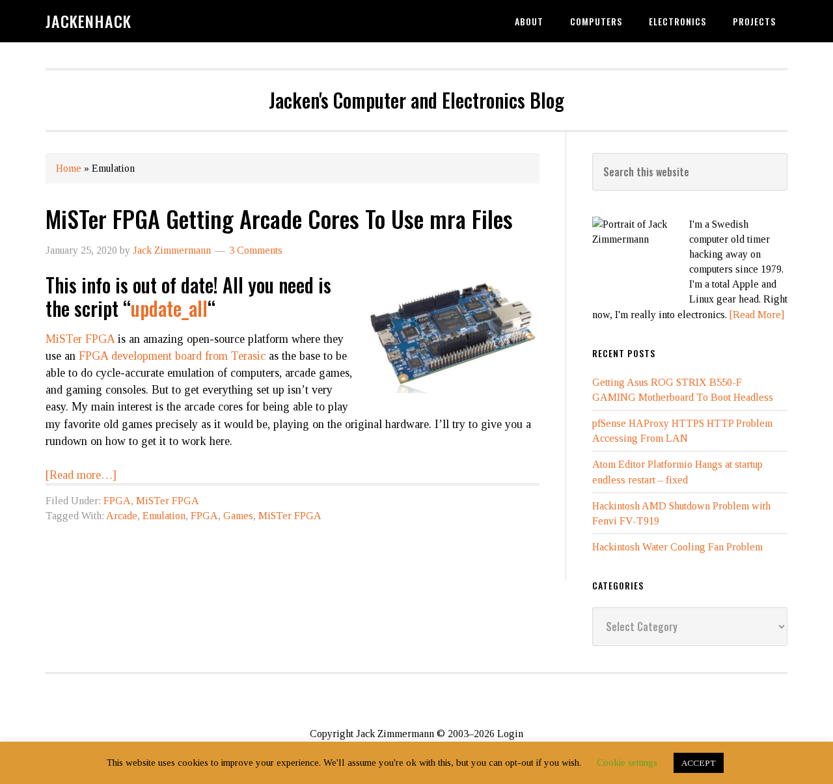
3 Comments (255, 250)
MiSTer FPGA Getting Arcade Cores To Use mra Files (279, 218)
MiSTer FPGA (80, 338)
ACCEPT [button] (698, 763)
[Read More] (757, 314)
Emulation (164, 515)
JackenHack (88, 21)
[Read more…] (81, 474)
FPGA (117, 500)
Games (238, 515)
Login (510, 733)
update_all (169, 308)
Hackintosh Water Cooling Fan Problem (677, 546)
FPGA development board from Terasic (172, 355)
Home (68, 168)
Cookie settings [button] (627, 762)
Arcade (121, 515)
